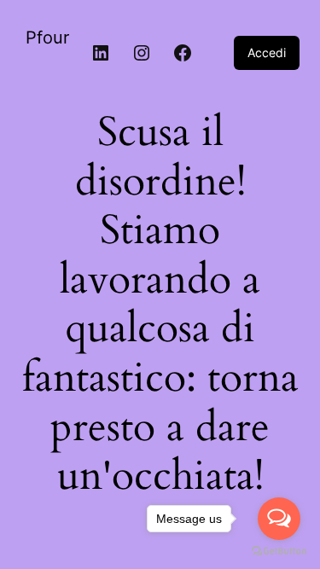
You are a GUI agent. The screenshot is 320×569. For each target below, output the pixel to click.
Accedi (266, 52)
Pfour (47, 37)
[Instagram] (141, 53)
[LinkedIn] (100, 53)
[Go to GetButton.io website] (279, 551)
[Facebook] (182, 53)
